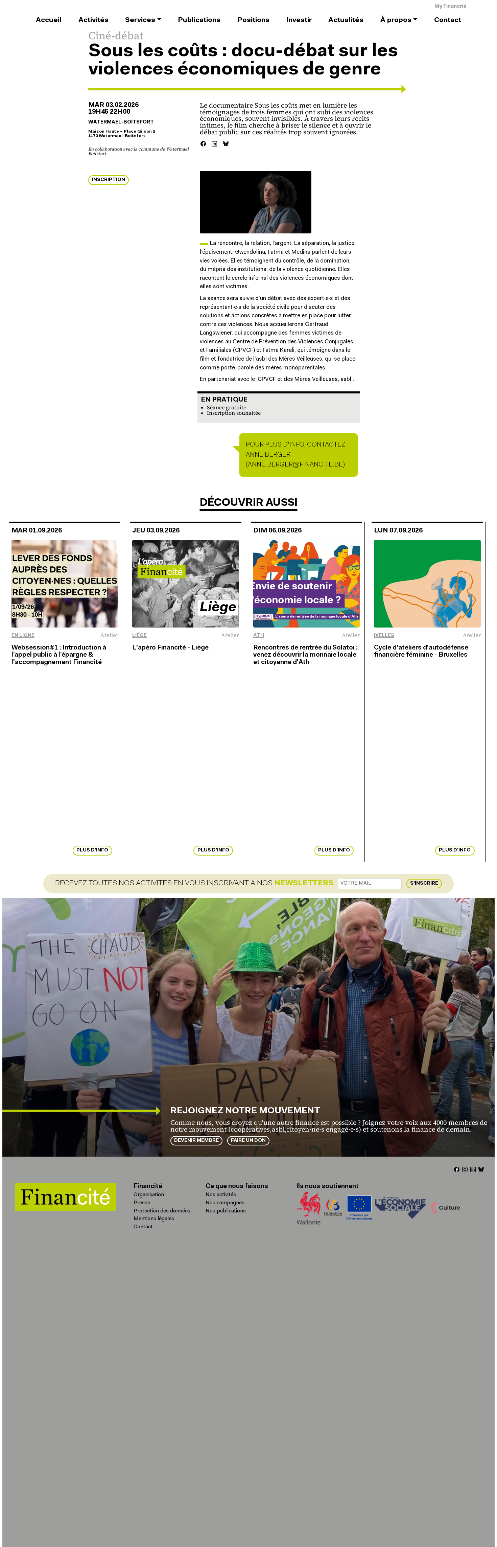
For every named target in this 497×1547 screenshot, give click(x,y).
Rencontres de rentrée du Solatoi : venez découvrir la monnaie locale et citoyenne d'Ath (305, 655)
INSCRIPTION (108, 179)
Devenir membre (196, 1140)
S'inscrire (424, 883)
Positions (253, 20)
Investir (299, 20)
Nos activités (221, 1195)
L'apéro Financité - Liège (170, 647)
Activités (93, 20)
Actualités (345, 20)
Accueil (49, 20)
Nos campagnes (225, 1203)
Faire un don (248, 1140)
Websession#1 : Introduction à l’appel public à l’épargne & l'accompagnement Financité (58, 655)
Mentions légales (154, 1219)
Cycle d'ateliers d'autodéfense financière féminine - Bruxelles (421, 651)
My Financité (450, 6)
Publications (199, 20)
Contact (447, 20)
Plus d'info (92, 850)
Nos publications (226, 1211)
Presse (142, 1203)
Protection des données (162, 1211)
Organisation (149, 1195)
